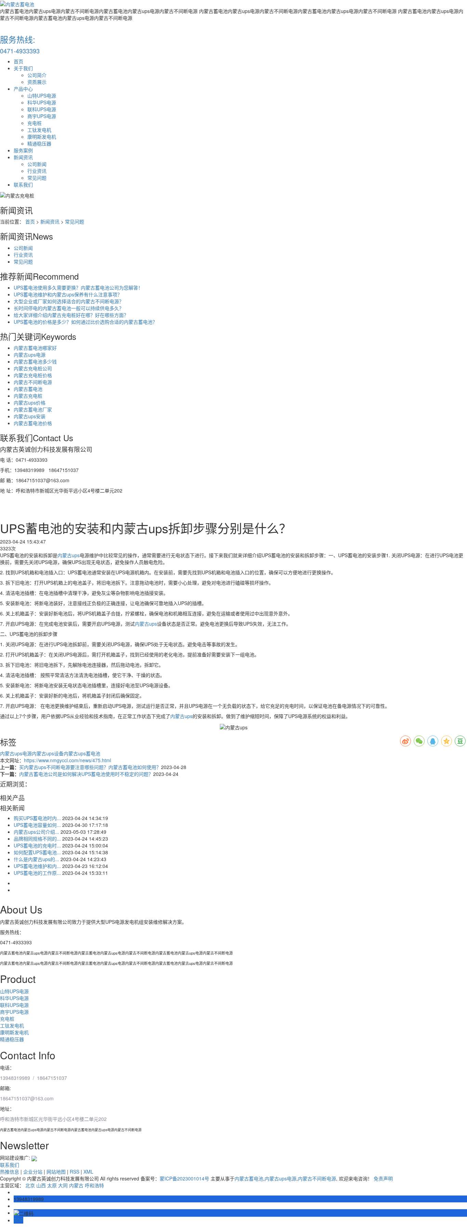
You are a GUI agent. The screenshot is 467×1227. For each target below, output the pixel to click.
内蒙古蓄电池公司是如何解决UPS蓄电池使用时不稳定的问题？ (86, 773)
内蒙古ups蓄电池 (82, 753)
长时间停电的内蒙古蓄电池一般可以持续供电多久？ (69, 308)
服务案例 (23, 150)
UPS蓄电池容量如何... (37, 824)
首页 (18, 61)
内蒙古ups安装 (29, 416)
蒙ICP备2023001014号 (184, 1178)
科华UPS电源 (41, 102)
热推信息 (9, 1171)
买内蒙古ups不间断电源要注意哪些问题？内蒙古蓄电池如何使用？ (90, 767)
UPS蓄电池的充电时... (37, 845)
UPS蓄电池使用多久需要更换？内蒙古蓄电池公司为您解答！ (78, 287)
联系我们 (23, 184)
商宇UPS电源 (41, 116)
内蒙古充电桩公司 (33, 368)
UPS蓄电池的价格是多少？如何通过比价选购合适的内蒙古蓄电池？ (85, 321)
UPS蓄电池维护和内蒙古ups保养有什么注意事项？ (68, 294)
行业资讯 (36, 170)
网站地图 (56, 1171)
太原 (52, 1185)
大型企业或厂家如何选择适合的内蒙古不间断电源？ (69, 301)
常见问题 (36, 177)
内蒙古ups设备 (48, 753)
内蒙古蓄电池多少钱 (35, 361)
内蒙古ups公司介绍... (36, 831)
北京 (30, 1185)
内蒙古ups (68, 555)
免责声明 (383, 1178)
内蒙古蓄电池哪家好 (35, 347)
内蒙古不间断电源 (33, 382)
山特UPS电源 (41, 95)
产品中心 (23, 88)
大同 (63, 1185)
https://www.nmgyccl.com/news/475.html (67, 760)
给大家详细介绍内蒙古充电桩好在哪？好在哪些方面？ (71, 314)
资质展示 (36, 81)
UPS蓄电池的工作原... (37, 872)
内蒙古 (76, 1185)
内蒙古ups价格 (29, 402)
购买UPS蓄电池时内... (37, 818)
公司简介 (36, 75)
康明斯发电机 (41, 136)
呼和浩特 (94, 1185)
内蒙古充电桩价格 (33, 375)
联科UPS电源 (41, 109)
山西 (41, 1185)
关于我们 (23, 68)
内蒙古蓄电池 (28, 388)
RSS (74, 1171)
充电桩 (34, 122)
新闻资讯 (23, 157)
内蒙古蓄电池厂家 (33, 409)
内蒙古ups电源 (29, 354)
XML (88, 1171)
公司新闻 (36, 164)
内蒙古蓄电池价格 (33, 423)
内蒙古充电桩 (28, 395)
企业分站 (32, 1171)
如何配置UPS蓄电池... (37, 852)
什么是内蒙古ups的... (36, 859)
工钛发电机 (39, 129)
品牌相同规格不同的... (37, 838)
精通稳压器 (39, 143)
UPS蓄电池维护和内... (37, 865)
